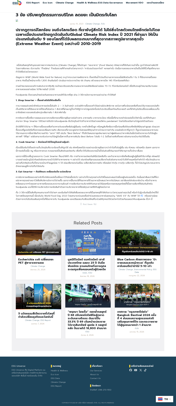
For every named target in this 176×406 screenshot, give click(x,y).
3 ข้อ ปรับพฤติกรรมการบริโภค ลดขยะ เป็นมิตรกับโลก (66, 15)
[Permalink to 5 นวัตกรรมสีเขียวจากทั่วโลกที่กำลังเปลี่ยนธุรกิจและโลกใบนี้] (38, 296)
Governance (116, 2)
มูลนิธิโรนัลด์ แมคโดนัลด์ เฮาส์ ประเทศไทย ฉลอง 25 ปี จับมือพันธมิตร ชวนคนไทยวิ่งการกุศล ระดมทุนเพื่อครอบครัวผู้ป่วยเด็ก (87, 264)
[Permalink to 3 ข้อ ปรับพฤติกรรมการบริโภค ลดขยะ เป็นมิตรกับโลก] (17, 20)
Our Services (96, 370)
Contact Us (95, 378)
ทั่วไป (103, 24)
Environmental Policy (143, 269)
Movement (132, 2)
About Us (94, 374)
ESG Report (32, 2)
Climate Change (65, 2)
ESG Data (103, 2)
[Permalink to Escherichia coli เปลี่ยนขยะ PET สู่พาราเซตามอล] (38, 242)
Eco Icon (47, 2)
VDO (140, 2)
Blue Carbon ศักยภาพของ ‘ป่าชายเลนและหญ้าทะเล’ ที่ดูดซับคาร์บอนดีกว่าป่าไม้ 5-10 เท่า (136, 262)
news (84, 272)
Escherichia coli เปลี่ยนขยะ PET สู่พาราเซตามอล (36, 261)
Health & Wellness (87, 2)
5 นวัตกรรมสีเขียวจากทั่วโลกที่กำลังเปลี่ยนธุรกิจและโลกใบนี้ (36, 315)
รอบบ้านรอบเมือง (155, 2)
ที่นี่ (142, 196)
